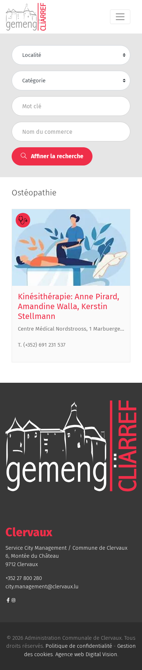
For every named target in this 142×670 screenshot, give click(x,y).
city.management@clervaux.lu (42, 586)
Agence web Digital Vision (86, 654)
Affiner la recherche (56, 156)
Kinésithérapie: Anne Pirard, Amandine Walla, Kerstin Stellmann (68, 306)
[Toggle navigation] (120, 16)
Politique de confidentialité (79, 646)
